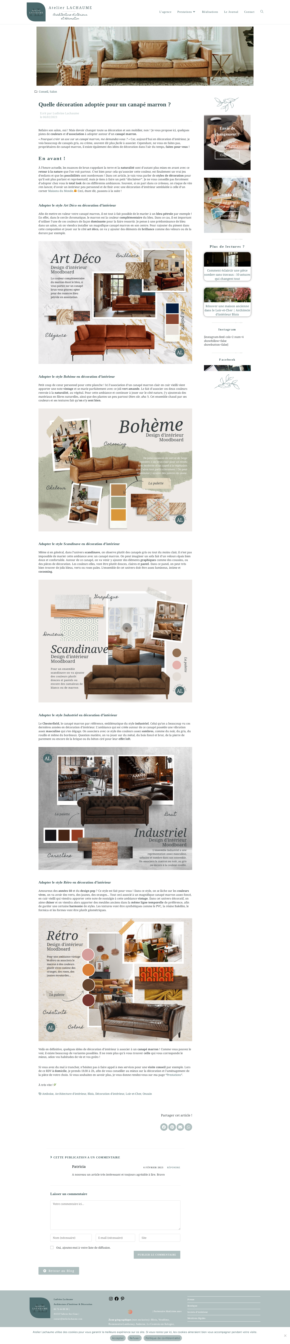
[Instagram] (111, 1300)
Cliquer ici (227, 155)
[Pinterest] (122, 1300)
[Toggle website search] (261, 12)
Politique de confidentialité (163, 1338)
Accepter (118, 1338)
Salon (53, 91)
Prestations (174, 1075)
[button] (164, 1127)
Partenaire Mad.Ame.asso (167, 1311)
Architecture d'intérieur (70, 1094)
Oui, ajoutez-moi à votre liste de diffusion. (83, 1247)
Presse (191, 1299)
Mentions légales (196, 1318)
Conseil (43, 91)
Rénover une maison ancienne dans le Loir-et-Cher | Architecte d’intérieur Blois (227, 310)
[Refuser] (285, 1335)
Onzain (147, 1094)
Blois (91, 1094)
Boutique (192, 1305)
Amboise (47, 1094)
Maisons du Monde (60, 191)
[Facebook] (116, 1300)
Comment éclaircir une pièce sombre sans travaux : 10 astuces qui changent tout (227, 274)
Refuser (135, 1338)
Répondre (174, 1167)
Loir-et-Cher (133, 1094)
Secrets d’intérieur (197, 1312)
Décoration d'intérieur (109, 1094)
